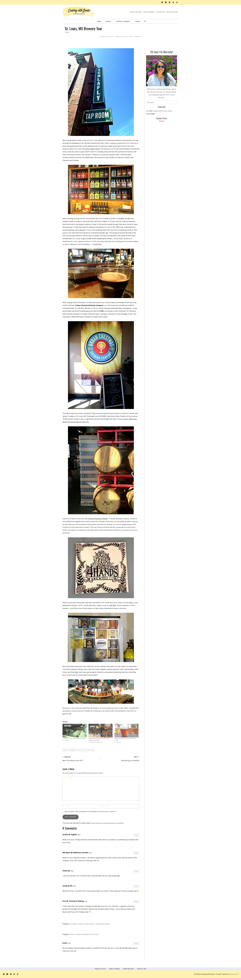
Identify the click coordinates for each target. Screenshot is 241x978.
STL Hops (129, 603)
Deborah (66, 871)
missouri (80, 750)
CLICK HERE (150, 114)
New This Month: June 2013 (73, 758)
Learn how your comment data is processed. (107, 823)
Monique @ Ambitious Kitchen (76, 852)
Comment (67, 779)
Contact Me (160, 12)
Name (66, 806)
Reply (136, 835)
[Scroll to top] (234, 968)
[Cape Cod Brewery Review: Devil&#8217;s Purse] (126, 730)
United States (89, 750)
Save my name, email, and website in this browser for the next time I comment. (90, 811)
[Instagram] (165, 2)
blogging (72, 750)
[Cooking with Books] (79, 12)
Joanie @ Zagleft (70, 834)
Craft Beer (112, 605)
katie (65, 943)
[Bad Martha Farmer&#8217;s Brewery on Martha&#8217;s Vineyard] (100, 730)
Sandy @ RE (67, 886)
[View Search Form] (145, 21)
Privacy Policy (100, 969)
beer (65, 750)
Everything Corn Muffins (130, 758)
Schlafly (121, 219)
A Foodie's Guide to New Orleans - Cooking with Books (90, 924)
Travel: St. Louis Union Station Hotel (74, 738)
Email (105, 806)
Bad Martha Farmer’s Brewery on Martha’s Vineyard (99, 739)
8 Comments (137, 36)
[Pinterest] (169, 2)
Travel (67, 32)
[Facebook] (162, 2)
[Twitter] (173, 2)
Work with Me (172, 12)
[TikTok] (176, 2)
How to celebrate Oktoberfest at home (84, 934)
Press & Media (148, 12)
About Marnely (136, 12)
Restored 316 (234, 974)
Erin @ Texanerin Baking (73, 901)
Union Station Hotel (92, 149)
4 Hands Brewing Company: (98, 519)
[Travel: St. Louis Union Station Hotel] (75, 730)
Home (99, 21)
